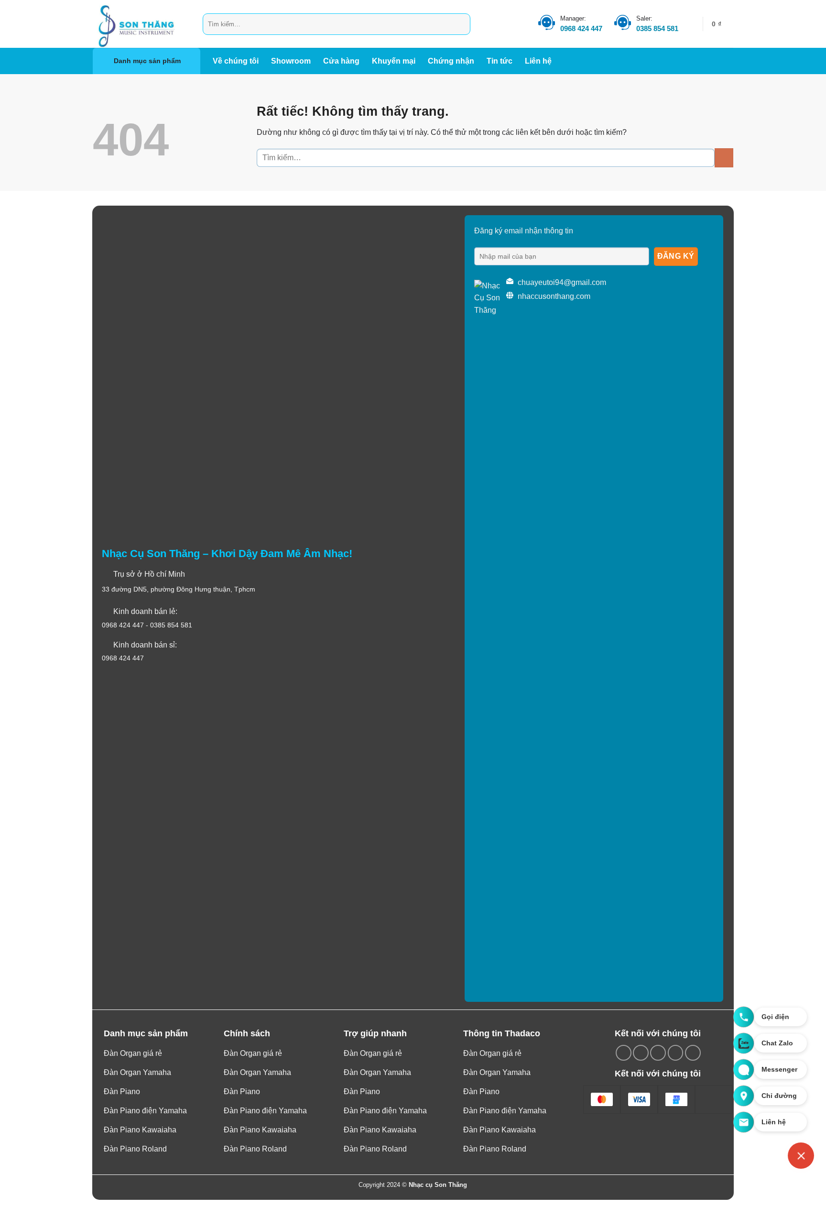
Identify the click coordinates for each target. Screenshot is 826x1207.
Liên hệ (538, 61)
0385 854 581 (657, 28)
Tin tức (499, 61)
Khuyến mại (393, 61)
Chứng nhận (451, 61)
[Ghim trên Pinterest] (676, 1053)
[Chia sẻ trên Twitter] (641, 1053)
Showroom (291, 61)
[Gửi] (461, 24)
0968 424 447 (581, 28)
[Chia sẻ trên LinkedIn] (693, 1053)
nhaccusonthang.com (554, 296)
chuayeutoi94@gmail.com (562, 282)
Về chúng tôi (236, 61)
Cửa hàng (341, 61)
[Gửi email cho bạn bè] (658, 1053)
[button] (722, 23)
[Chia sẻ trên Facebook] (623, 1053)
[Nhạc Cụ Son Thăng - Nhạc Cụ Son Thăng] (140, 24)
